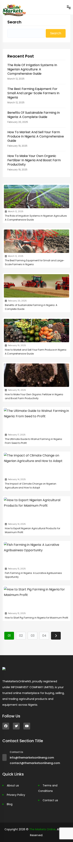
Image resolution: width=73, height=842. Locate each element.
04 (44, 635)
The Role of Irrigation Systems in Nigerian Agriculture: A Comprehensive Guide (32, 69)
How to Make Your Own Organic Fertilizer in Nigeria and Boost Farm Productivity (34, 160)
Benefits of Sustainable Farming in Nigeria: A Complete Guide (33, 115)
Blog (9, 804)
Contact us (50, 800)
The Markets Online (42, 829)
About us (13, 785)
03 (32, 635)
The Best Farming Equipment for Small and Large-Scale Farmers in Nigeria (33, 93)
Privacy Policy (16, 795)
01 (9, 635)
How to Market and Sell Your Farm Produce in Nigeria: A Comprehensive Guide (35, 136)
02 (21, 635)
